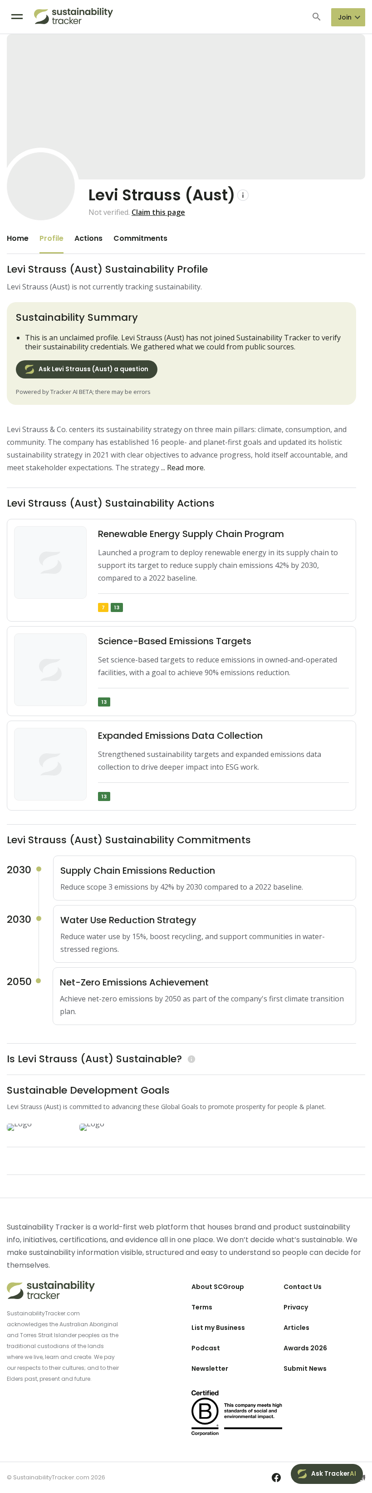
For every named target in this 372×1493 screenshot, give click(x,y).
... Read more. (183, 468)
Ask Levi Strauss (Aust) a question (93, 369)
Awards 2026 (305, 1348)
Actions (88, 238)
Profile (51, 238)
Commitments (140, 238)
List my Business (218, 1327)
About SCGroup (217, 1286)
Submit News (305, 1368)
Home (18, 238)
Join (345, 17)
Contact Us (303, 1286)
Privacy (296, 1307)
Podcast (205, 1348)
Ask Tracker (333, 1473)
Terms (201, 1307)
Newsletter (209, 1368)
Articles (296, 1327)
